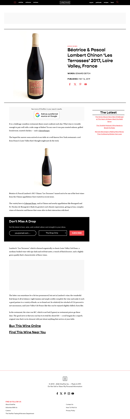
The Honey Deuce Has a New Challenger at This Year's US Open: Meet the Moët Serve (109, 119)
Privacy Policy (70, 410)
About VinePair (10, 404)
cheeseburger (44, 131)
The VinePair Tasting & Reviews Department (20, 413)
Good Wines (72, 46)
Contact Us (69, 404)
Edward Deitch (83, 73)
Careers (8, 410)
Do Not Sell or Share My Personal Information (65, 386)
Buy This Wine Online (25, 326)
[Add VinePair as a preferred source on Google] (46, 115)
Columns (28, 2)
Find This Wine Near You (27, 332)
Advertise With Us (11, 407)
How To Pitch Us (71, 407)
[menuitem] (15, 2)
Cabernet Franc (30, 203)
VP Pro (91, 2)
